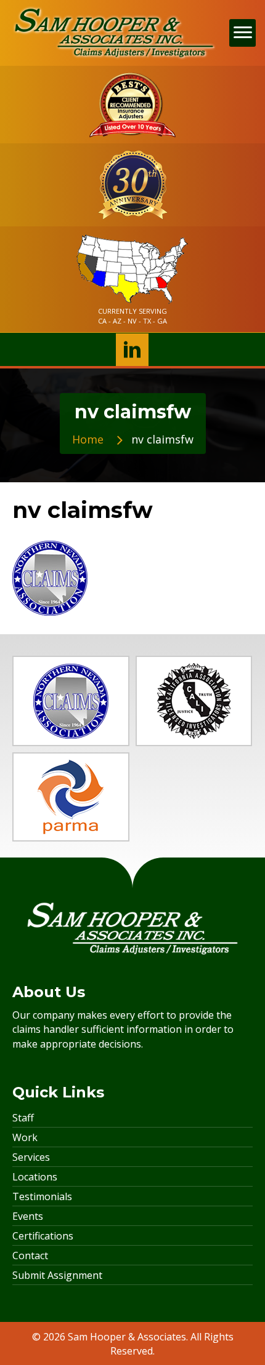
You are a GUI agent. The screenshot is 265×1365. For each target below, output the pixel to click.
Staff (23, 1117)
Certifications (42, 1236)
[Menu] (242, 33)
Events (27, 1216)
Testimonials (42, 1196)
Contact (30, 1255)
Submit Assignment (57, 1275)
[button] (132, 349)
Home (88, 439)
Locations (34, 1177)
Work (25, 1137)
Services (31, 1157)
